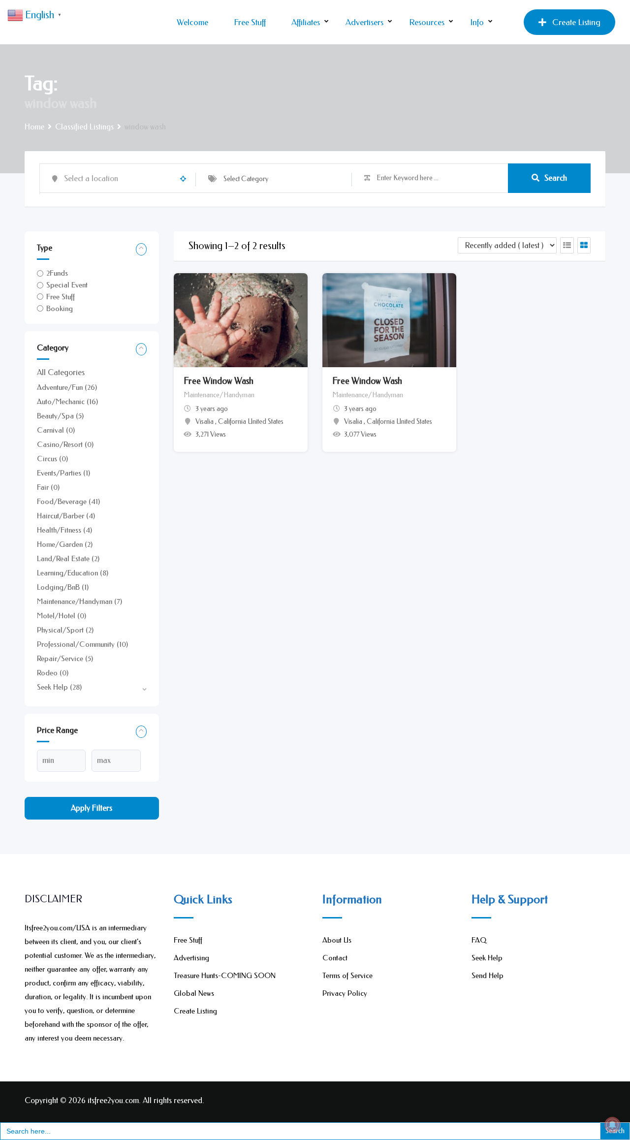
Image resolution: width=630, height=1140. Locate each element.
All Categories (61, 372)
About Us (336, 940)
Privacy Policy (344, 993)
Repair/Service (65, 658)
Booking (59, 308)
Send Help (488, 975)
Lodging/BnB (63, 587)
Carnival (56, 430)
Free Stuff (250, 22)
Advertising (191, 957)
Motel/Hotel (61, 615)
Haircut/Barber (66, 515)
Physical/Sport (65, 630)
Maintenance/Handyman (79, 601)
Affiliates (305, 22)
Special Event (67, 285)
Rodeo (52, 672)
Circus (52, 458)
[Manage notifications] (612, 1125)
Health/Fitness (64, 530)
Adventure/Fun (67, 387)
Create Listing (576, 22)
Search (555, 178)
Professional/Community (82, 644)
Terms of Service (347, 975)
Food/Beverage (68, 501)
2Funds (57, 273)
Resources (426, 22)
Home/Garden (65, 544)
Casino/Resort (65, 444)
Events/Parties (63, 473)
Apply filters (91, 808)
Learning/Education (72, 573)
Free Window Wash (218, 381)
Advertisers (364, 22)
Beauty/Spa (60, 416)
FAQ (479, 940)
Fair (48, 487)
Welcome (192, 22)
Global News (194, 993)
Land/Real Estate (68, 558)
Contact (334, 957)
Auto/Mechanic (67, 401)
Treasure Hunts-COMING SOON (225, 975)
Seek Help (59, 687)
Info (477, 22)
